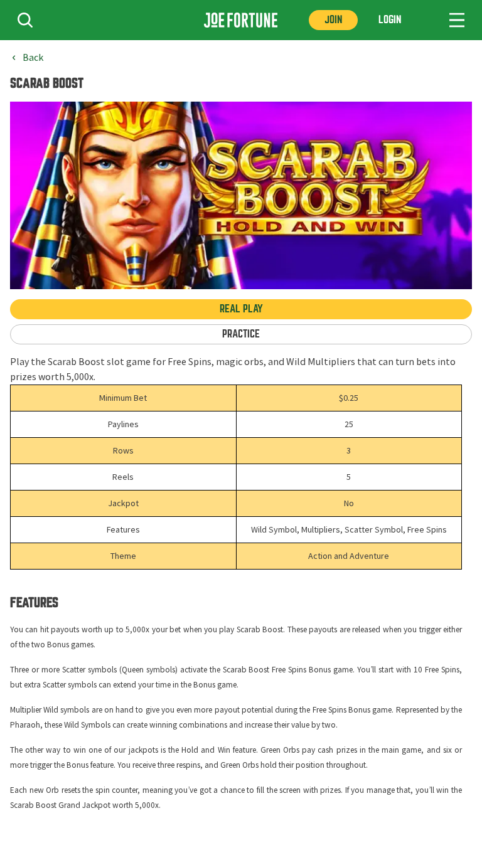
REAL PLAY (241, 309)
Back (33, 57)
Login (389, 19)
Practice (241, 334)
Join (333, 19)
